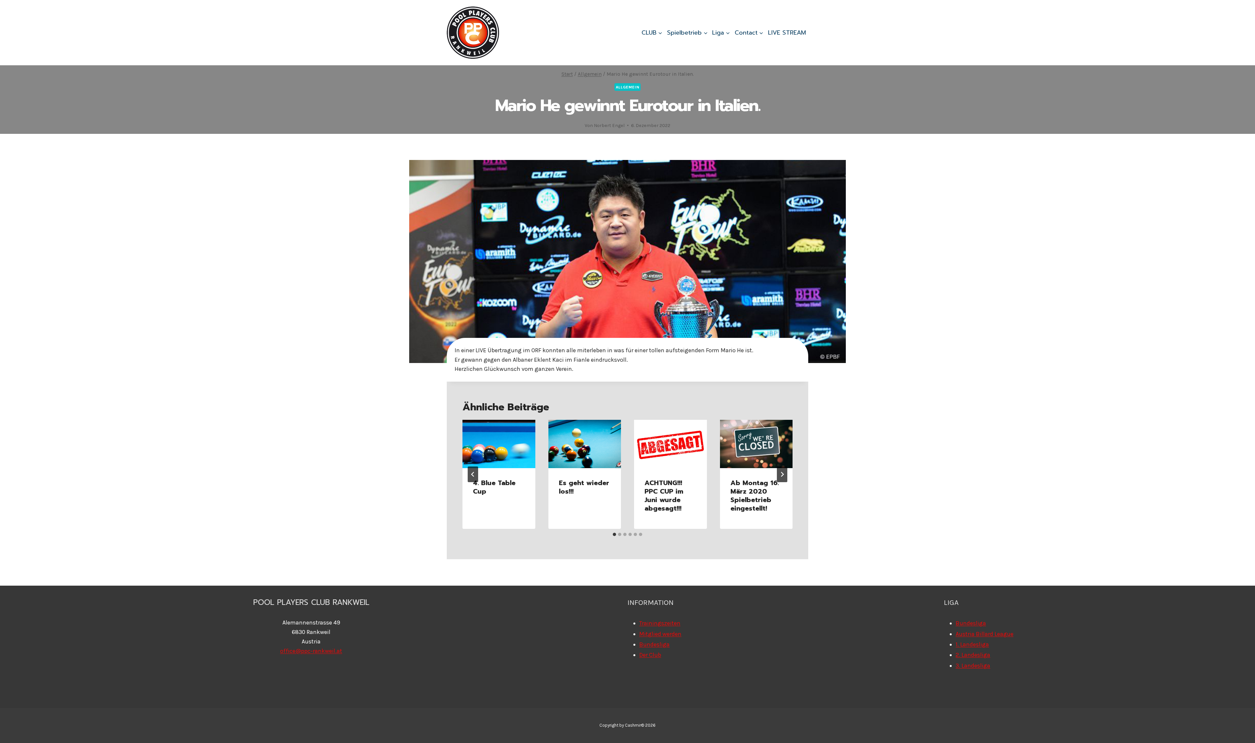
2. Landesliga (973, 654)
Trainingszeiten (659, 623)
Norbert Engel (609, 125)
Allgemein (628, 87)
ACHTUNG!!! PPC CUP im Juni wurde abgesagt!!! (663, 495)
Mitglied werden (660, 634)
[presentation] (498, 444)
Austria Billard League (984, 634)
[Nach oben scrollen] (1240, 731)
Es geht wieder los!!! (584, 487)
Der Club (650, 654)
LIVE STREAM (787, 32)
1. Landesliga (972, 644)
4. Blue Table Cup (494, 487)
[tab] (614, 534)
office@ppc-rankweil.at (311, 651)
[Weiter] (782, 474)
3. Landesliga (973, 665)
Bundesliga (654, 644)
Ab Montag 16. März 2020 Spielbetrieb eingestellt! (754, 495)
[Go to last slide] (473, 474)
